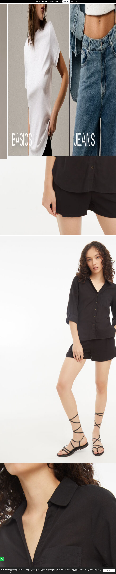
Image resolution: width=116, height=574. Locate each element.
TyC (77, 1)
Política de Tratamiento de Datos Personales (32, 570)
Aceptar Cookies (109, 570)
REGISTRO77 (66, 1)
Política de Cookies (14, 570)
